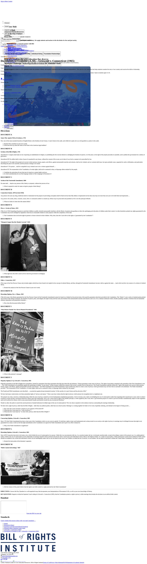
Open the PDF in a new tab (34, 513)
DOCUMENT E (12, 112)
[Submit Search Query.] (17, 41)
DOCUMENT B (12, 107)
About (6, 33)
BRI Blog (10, 45)
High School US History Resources (17, 45)
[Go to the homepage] (73, 542)
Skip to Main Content (6, 1)
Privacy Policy (54, 562)
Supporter (7, 30)
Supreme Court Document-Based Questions (22, 85)
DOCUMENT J (11, 119)
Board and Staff (11, 43)
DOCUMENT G (12, 115)
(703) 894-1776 (6, 557)
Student (7, 26)
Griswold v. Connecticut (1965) (12, 92)
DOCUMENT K (12, 121)
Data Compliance (12, 59)
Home (5, 523)
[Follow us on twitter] (5, 559)
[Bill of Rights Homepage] (31, 21)
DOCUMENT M (12, 124)
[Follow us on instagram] (4, 559)
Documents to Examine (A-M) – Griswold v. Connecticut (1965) (21, 531)
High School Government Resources (17, 46)
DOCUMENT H (12, 116)
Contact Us (10, 57)
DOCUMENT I (11, 118)
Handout (6, 125)
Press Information (12, 56)
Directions (7, 104)
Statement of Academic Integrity (75, 562)
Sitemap (61, 562)
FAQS (65, 562)
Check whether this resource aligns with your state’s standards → (18, 520)
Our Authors (10, 46)
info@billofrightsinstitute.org (10, 556)
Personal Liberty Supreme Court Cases (16, 87)
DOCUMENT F (12, 113)
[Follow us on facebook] (2, 559)
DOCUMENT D (12, 110)
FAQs (9, 48)
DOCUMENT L (12, 122)
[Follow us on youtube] (6, 559)
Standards (6, 127)
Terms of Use (46, 562)
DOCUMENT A (12, 105)
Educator (7, 23)
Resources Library (9, 525)
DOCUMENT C (12, 109)
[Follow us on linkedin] (1, 559)
